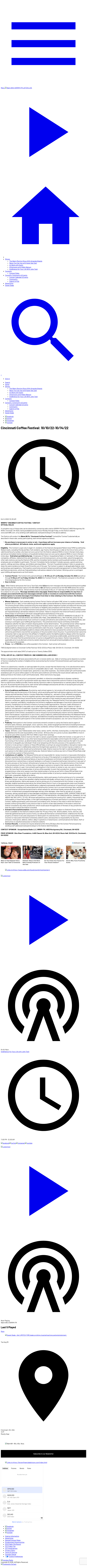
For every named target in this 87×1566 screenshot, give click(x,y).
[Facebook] (9, 416)
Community (13, 279)
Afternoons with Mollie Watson (20, 267)
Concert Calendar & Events (18, 277)
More (2, 1331)
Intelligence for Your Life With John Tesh (23, 269)
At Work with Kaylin (16, 265)
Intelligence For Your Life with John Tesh (15, 1052)
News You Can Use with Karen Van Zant (23, 263)
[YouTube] (9, 422)
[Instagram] (9, 420)
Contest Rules (14, 273)
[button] (11, 855)
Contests (8, 271)
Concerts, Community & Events (16, 275)
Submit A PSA (14, 281)
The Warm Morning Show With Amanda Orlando (25, 261)
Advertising (9, 283)
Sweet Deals (9, 285)
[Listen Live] (43, 919)
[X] (8, 418)
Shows (7, 259)
